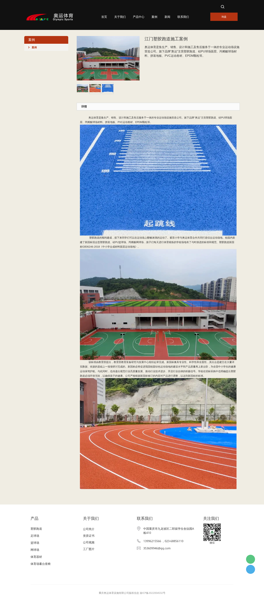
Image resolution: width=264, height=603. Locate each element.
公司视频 (88, 542)
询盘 (223, 16)
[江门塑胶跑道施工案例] (108, 58)
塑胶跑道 (36, 529)
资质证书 (88, 536)
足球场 (35, 536)
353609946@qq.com (157, 548)
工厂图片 (88, 549)
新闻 (167, 17)
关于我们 (120, 17)
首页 (104, 17)
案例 (154, 17)
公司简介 (88, 529)
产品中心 (138, 17)
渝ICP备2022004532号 (152, 593)
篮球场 (35, 543)
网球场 (35, 550)
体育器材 (36, 557)
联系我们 (183, 17)
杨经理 (250, 569)
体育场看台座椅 (41, 564)
